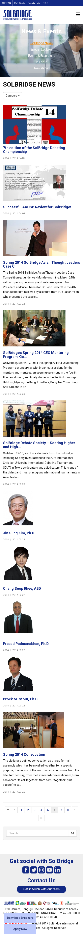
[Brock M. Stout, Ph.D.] (41, 676)
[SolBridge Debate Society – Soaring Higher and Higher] (41, 419)
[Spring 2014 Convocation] (41, 731)
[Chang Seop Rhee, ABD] (41, 565)
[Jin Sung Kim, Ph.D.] (41, 510)
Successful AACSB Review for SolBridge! (37, 207)
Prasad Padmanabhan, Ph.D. (26, 644)
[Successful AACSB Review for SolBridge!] (41, 184)
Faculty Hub (34, 3)
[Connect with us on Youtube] (49, 870)
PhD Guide (19, 3)
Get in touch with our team (41, 889)
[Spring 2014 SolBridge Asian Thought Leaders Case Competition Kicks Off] (41, 239)
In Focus (41, 62)
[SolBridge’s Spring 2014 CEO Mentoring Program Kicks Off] (41, 329)
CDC (45, 3)
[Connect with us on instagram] (41, 870)
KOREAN (6, 3)
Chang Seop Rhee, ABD (22, 588)
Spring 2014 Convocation (24, 754)
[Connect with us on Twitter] (33, 870)
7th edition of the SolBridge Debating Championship (34, 150)
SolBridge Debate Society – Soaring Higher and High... (39, 445)
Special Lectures (41, 49)
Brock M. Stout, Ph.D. (20, 699)
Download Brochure (20, 917)
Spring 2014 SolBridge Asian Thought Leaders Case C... (41, 264)
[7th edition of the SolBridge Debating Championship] (41, 124)
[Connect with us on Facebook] (25, 870)
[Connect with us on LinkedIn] (57, 870)
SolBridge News (41, 43)
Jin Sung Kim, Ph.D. (19, 533)
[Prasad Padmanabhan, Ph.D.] (41, 620)
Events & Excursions (41, 56)
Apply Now (20, 929)
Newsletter (41, 68)
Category (12, 95)
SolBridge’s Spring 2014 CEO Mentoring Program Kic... (36, 354)
